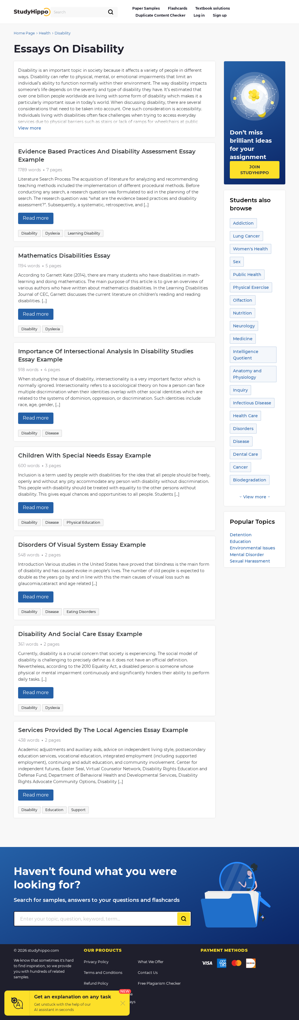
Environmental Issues (252, 548)
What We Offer (151, 962)
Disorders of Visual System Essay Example (82, 544)
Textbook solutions (212, 8)
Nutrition (242, 313)
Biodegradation (249, 480)
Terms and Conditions (103, 972)
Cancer (240, 467)
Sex (237, 261)
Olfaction (242, 300)
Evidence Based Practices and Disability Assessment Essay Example (107, 155)
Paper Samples (146, 8)
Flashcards (177, 8)
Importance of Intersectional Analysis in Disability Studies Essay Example (105, 355)
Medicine (243, 338)
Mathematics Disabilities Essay (64, 255)
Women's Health (250, 248)
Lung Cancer (246, 236)
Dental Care (245, 454)
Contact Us (148, 972)
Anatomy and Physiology (247, 374)
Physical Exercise (251, 287)
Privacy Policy (96, 962)
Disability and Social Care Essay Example (80, 634)
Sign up (220, 15)
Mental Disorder (247, 554)
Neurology (244, 326)
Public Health (247, 274)
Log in (199, 15)
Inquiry (240, 390)
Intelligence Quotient (245, 355)
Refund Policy (96, 983)
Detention (241, 534)
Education (240, 541)
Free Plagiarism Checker (159, 983)
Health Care (245, 415)
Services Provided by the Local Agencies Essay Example (103, 729)
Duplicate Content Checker (160, 15)
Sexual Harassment (250, 561)
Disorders (243, 428)
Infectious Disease (252, 403)
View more (29, 128)
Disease (241, 441)
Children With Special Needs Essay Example (84, 455)
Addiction (243, 223)
